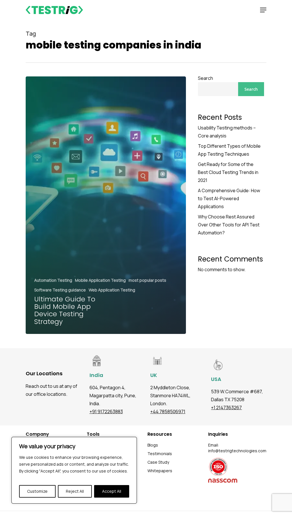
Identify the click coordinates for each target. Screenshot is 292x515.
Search (205, 78)
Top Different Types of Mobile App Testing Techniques (229, 150)
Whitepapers (159, 470)
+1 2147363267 (226, 407)
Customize (37, 491)
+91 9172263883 (106, 411)
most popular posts (147, 280)
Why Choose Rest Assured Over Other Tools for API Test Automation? (228, 225)
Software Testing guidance (60, 290)
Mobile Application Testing (100, 280)
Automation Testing (53, 280)
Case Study (158, 462)
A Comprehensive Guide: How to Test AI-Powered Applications (229, 198)
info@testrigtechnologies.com (237, 450)
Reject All (75, 491)
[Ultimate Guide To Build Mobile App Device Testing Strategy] (106, 205)
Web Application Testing (112, 290)
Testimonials (159, 453)
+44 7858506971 (167, 411)
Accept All (111, 491)
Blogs (152, 445)
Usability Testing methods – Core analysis (227, 132)
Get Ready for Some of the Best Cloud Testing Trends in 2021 (228, 172)
